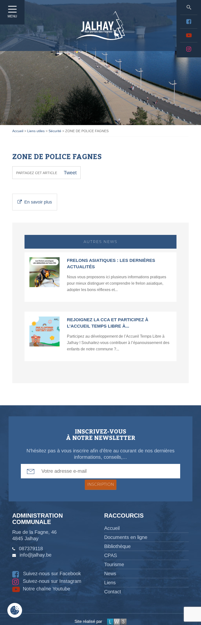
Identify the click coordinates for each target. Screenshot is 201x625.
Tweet (70, 172)
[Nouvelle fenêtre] (188, 21)
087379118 (31, 548)
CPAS (110, 555)
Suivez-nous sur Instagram (51, 581)
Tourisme (114, 564)
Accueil (112, 528)
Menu (12, 16)
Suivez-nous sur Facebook (51, 573)
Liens (110, 582)
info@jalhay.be (35, 555)
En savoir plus (38, 202)
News (110, 573)
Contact (112, 591)
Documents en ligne (125, 537)
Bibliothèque (117, 546)
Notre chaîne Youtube (45, 588)
